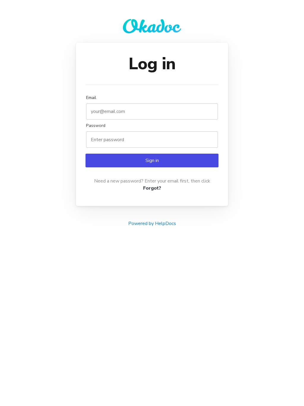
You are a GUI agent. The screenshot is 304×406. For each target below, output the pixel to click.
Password (95, 125)
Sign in (152, 160)
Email (91, 97)
